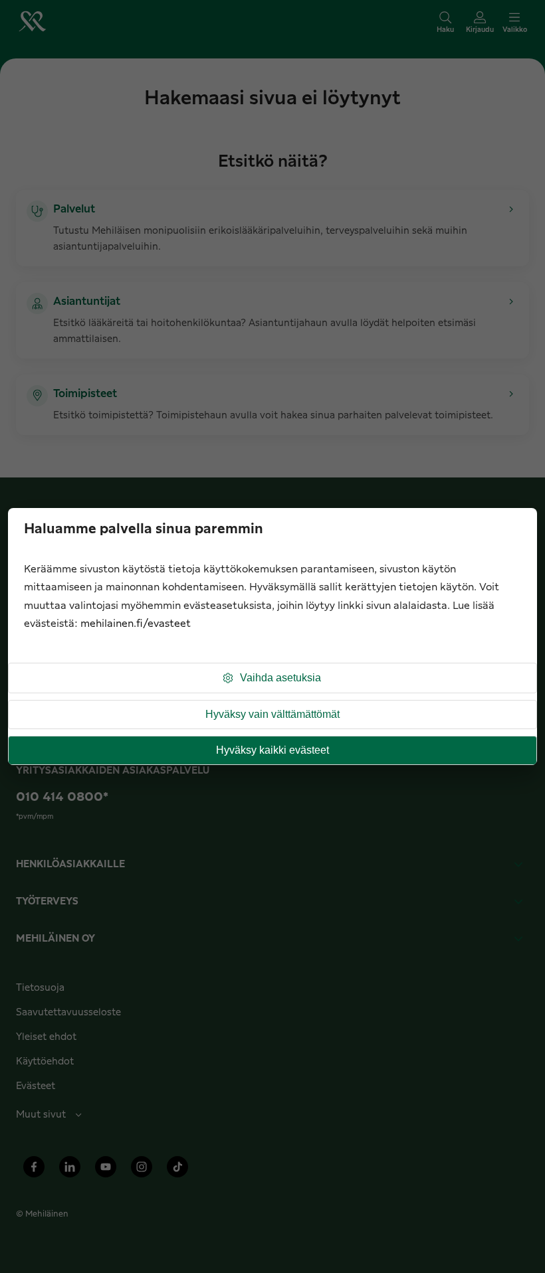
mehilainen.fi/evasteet (135, 624)
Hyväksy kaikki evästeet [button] (272, 750)
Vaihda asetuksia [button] (280, 677)
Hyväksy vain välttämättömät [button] (272, 714)
